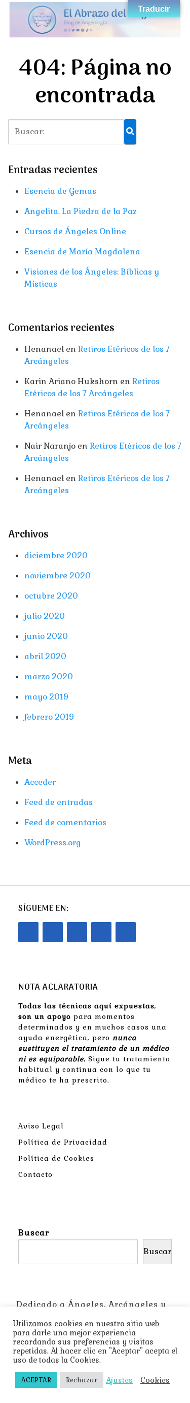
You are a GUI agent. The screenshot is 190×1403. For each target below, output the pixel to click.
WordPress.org (52, 842)
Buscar (33, 1232)
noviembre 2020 (57, 575)
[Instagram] (53, 932)
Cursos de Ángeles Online (75, 231)
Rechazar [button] (81, 1380)
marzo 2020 (48, 676)
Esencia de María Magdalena (82, 251)
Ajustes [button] (119, 1380)
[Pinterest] (101, 932)
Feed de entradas (58, 802)
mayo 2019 (46, 696)
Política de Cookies (56, 1158)
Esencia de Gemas (60, 191)
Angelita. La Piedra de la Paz (80, 211)
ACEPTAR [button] (36, 1380)
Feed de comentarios (65, 822)
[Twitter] (77, 932)
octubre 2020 (51, 595)
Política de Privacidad (62, 1142)
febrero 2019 (49, 717)
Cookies (155, 1380)
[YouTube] (126, 932)
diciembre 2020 (56, 555)
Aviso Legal (41, 1125)
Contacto (35, 1174)
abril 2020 (45, 656)
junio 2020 (46, 636)
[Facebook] (28, 932)
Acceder (40, 782)
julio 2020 (44, 616)
